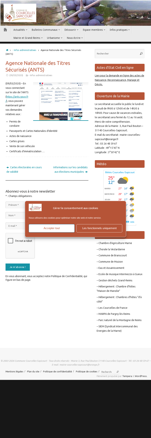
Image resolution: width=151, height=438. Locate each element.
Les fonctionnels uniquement (99, 228)
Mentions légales (14, 371)
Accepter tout (52, 228)
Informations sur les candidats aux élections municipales (70, 169)
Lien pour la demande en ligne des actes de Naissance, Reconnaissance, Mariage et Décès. (119, 80)
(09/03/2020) (16, 75)
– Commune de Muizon (110, 261)
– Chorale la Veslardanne (111, 249)
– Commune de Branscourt (112, 255)
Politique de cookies (86, 371)
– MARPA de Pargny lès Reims (113, 313)
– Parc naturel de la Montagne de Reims (119, 320)
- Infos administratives (24, 50)
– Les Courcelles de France (112, 307)
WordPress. (141, 376)
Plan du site (33, 371)
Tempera (127, 376)
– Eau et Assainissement (110, 267)
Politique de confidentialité (57, 371)
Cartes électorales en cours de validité (24, 169)
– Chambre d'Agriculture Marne (114, 243)
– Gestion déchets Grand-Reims (114, 280)
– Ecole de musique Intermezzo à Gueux (119, 274)
